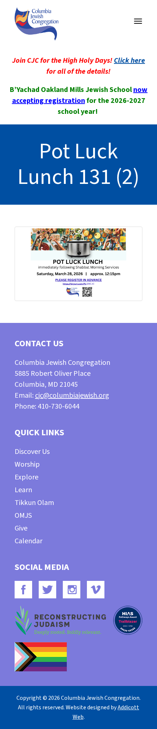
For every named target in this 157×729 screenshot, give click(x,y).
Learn (23, 490)
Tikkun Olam (34, 503)
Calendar (28, 541)
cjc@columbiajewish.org (72, 395)
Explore (26, 477)
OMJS (23, 515)
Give (21, 528)
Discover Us (32, 452)
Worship (27, 464)
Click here (129, 60)
